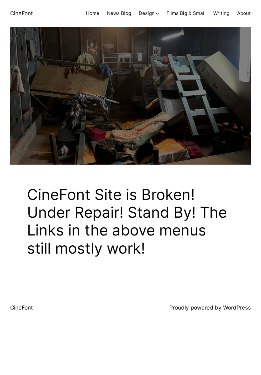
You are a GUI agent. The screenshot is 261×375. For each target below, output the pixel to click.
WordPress (237, 307)
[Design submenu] (157, 13)
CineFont (21, 13)
